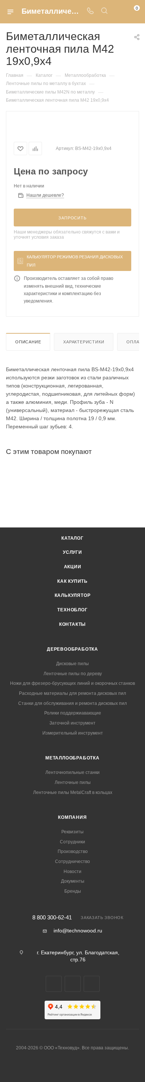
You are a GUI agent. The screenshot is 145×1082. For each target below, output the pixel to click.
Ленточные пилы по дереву (73, 673)
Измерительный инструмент (72, 733)
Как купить (72, 581)
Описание (28, 342)
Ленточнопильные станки (72, 772)
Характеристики (83, 342)
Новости (72, 871)
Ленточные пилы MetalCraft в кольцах (72, 792)
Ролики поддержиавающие (72, 713)
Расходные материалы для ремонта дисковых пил (72, 693)
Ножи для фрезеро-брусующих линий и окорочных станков (72, 683)
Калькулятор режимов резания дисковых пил (75, 261)
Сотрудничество (72, 861)
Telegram (54, 984)
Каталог (72, 538)
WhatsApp (73, 984)
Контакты (72, 624)
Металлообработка (72, 758)
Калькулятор (73, 595)
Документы (72, 881)
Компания (72, 817)
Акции (72, 566)
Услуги (72, 552)
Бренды (72, 891)
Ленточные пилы (73, 782)
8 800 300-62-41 (52, 918)
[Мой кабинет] (118, 11)
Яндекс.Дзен (92, 984)
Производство (73, 851)
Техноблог (72, 609)
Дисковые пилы (72, 663)
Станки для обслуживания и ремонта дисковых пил (72, 703)
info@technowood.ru (78, 931)
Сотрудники (72, 841)
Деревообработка (72, 649)
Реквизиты (72, 831)
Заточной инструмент (72, 723)
